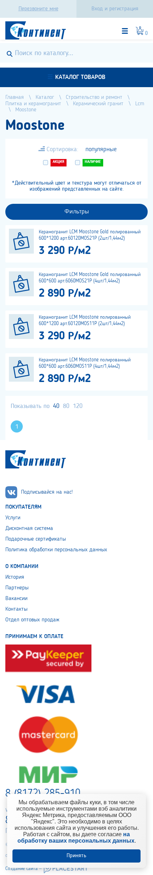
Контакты (16, 609)
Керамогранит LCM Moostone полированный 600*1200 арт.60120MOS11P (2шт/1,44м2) (85, 320)
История (14, 577)
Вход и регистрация (114, 9)
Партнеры (16, 588)
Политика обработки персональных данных (56, 550)
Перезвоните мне (38, 9)
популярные (101, 149)
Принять (76, 856)
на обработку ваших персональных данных (75, 837)
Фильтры (76, 211)
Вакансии (16, 598)
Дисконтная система (29, 528)
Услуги (12, 518)
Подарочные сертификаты (35, 539)
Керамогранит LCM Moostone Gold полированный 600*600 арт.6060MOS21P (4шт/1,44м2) (90, 277)
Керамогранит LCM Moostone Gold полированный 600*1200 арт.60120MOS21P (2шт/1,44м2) (90, 235)
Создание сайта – (23, 868)
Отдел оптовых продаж (32, 620)
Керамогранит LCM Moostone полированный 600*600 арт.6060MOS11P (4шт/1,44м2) (85, 363)
